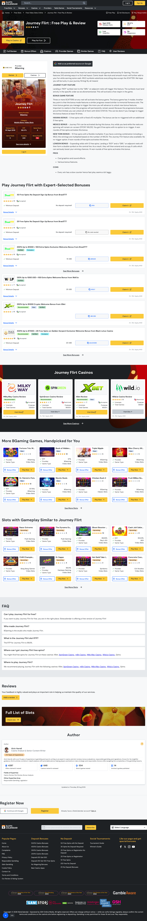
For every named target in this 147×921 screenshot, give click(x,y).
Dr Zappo (60, 557)
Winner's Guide (95, 847)
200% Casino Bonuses (39, 854)
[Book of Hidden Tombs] (47, 452)
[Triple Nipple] (83, 452)
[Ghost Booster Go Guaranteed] (83, 531)
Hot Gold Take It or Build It (99, 557)
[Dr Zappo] (47, 561)
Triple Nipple (97, 448)
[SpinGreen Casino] (55, 388)
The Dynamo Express (63, 527)
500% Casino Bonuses (39, 843)
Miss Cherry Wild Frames (135, 448)
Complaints (6, 850)
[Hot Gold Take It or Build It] (83, 561)
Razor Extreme (26, 527)
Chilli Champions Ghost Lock (27, 557)
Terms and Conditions (10, 875)
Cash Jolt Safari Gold (135, 527)
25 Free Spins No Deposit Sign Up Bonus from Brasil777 (42, 221)
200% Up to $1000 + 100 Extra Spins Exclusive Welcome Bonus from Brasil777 (52, 247)
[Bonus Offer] (11, 470)
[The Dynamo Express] (47, 531)
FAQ (3, 854)
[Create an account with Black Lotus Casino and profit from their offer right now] (136, 350)
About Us (5, 847)
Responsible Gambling (10, 861)
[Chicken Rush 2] (83, 482)
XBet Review (81, 397)
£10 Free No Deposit (68, 863)
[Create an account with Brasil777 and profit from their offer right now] (136, 212)
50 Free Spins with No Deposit (72, 843)
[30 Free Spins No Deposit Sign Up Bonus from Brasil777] (9, 195)
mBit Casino (80, 655)
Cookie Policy (7, 868)
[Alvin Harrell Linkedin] (142, 744)
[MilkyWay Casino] (19, 388)
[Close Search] (84, 3)
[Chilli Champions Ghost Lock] (10, 561)
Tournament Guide (97, 843)
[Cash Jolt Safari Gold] (119, 531)
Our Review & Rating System (12, 879)
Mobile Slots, (19, 122)
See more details (22, 144)
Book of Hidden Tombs (63, 448)
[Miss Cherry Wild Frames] (119, 452)
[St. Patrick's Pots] (10, 481)
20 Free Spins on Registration (72, 856)
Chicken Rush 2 (99, 478)
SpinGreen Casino (67, 655)
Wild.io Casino (109, 655)
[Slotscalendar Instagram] (130, 846)
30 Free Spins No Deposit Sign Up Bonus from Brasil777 (42, 195)
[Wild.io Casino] (128, 388)
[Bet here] (11, 416)
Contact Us (6, 871)
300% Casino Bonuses (39, 850)
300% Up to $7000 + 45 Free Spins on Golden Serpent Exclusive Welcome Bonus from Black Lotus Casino (65, 331)
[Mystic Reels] (47, 482)
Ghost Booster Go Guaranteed (99, 527)
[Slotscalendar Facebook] (121, 846)
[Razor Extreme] (10, 531)
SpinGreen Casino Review (51, 397)
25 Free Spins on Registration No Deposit (73, 851)
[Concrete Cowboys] (119, 561)
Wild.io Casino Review (122, 397)
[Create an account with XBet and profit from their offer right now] (136, 323)
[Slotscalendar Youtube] (134, 846)
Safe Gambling (7, 864)
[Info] (5, 915)
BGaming (23, 115)
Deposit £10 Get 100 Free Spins (43, 861)
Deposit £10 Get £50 (39, 857)
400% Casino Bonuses (39, 847)
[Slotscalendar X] (126, 846)
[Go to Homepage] (9, 3)
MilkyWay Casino (94, 655)
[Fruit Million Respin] (119, 482)
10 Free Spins (66, 860)
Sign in (93, 811)
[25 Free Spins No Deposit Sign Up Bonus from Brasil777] (9, 222)
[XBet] (91, 388)
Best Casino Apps (38, 868)
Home (4, 843)
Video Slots (29, 122)
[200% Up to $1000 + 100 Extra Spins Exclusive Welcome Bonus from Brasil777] (9, 248)
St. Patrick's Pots (27, 478)
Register (44, 811)
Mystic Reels (61, 478)
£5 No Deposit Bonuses (69, 867)
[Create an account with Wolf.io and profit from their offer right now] (136, 296)
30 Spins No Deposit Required (72, 847)
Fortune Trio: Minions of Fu (26, 448)
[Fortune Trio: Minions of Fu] (10, 452)
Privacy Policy (7, 857)
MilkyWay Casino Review (14, 397)
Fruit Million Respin (135, 478)
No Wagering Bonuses (39, 864)
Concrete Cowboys (135, 557)
